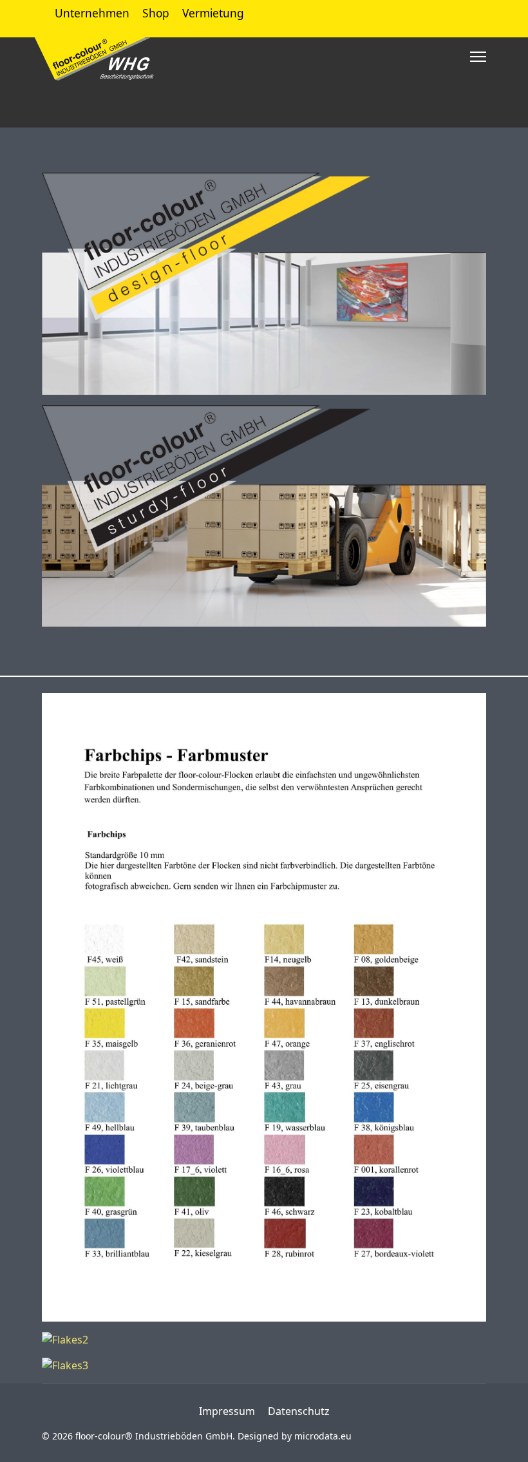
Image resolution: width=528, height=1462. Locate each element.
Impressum (227, 1411)
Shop (155, 13)
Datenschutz (299, 1411)
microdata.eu (323, 1436)
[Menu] (478, 56)
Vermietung (213, 13)
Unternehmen (92, 13)
